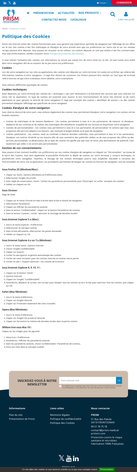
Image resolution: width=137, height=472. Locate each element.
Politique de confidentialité (65, 418)
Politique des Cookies (62, 422)
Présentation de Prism (22, 418)
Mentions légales (60, 414)
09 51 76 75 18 (99, 426)
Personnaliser (106, 469)
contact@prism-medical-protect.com (105, 432)
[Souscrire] (119, 380)
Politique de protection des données (66, 53)
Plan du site (15, 414)
